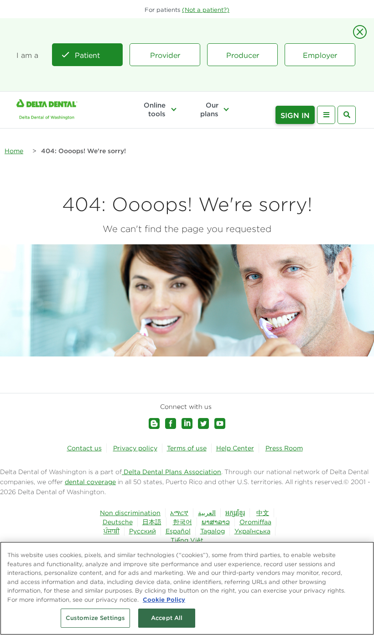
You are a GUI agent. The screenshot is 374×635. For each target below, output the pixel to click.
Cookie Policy (164, 599)
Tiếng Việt (187, 540)
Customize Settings (95, 618)
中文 (262, 513)
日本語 (151, 522)
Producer (242, 55)
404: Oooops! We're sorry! (83, 151)
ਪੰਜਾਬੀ (111, 531)
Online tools (155, 109)
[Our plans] (226, 109)
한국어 (182, 522)
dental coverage (90, 482)
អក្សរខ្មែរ (235, 513)
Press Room (284, 448)
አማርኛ (179, 513)
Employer (320, 55)
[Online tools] (173, 109)
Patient (87, 55)
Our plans (209, 109)
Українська (252, 531)
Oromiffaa (255, 522)
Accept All (166, 618)
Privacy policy (135, 448)
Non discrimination (130, 513)
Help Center (235, 448)
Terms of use (187, 448)
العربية (207, 513)
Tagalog (212, 531)
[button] (205, 10)
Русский (142, 531)
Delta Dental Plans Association (171, 472)
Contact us (84, 448)
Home (14, 151)
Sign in (295, 115)
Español (178, 531)
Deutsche (118, 522)
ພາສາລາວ (216, 522)
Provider (165, 55)
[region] (187, 588)
